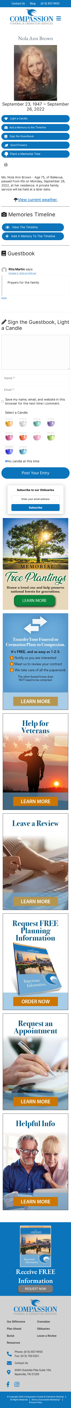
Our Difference (16, 1321)
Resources (13, 1342)
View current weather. (38, 199)
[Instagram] (17, 1384)
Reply (4, 298)
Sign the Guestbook (21, 136)
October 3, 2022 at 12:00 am (22, 273)
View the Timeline (24, 227)
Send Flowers (18, 145)
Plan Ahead (14, 1328)
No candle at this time (23, 461)
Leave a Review (47, 1335)
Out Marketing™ (49, 1400)
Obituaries (43, 1328)
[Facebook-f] (8, 1384)
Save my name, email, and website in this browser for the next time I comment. (35, 401)
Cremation (43, 1321)
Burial (10, 1335)
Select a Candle (16, 412)
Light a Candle (18, 118)
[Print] (5, 164)
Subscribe (35, 507)
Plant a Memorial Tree (25, 154)
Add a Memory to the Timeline (27, 127)
